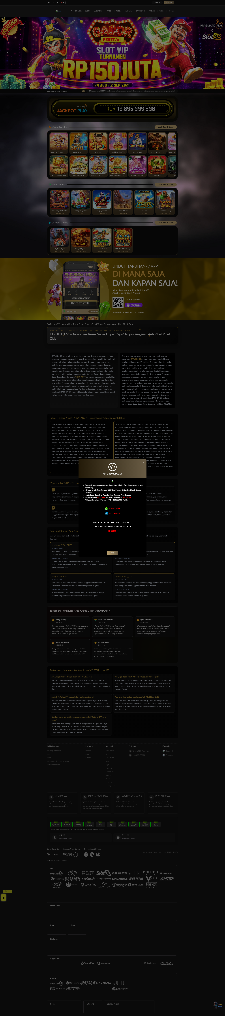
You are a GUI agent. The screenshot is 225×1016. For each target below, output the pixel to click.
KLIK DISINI (112, 531)
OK (112, 553)
